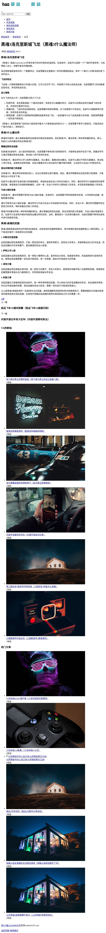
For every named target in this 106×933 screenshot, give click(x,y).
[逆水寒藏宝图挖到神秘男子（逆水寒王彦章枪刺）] (45, 480)
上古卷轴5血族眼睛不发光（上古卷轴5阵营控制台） (30, 915)
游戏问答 (10, 32)
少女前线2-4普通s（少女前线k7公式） (23, 750)
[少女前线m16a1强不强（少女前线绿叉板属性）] (45, 695)
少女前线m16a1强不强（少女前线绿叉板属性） (27, 698)
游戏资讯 (10, 29)
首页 (8, 19)
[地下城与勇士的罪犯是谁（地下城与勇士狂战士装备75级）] (45, 376)
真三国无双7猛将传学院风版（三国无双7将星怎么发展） (32, 586)
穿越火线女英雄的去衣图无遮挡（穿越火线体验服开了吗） (33, 863)
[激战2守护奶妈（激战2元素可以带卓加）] (45, 808)
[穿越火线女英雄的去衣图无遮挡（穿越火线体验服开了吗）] (45, 860)
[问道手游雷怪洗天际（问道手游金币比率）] (45, 532)
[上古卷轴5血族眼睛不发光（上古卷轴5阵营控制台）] (45, 912)
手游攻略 (10, 22)
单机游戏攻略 (12, 25)
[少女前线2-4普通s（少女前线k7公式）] (45, 747)
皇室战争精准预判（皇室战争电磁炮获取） (26, 431)
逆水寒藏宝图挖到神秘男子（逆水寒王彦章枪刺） (29, 483)
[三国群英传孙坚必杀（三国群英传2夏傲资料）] (45, 635)
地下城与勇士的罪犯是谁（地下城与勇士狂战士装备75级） (33, 379)
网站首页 (5, 37)
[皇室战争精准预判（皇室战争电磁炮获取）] (45, 428)
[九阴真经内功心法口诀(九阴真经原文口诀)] (26, 756)
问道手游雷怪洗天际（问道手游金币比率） (26, 535)
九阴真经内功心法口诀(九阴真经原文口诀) (25, 759)
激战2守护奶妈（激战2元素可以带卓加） (24, 811)
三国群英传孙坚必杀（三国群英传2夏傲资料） (27, 638)
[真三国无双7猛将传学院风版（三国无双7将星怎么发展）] (45, 584)
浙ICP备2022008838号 (11, 925)
